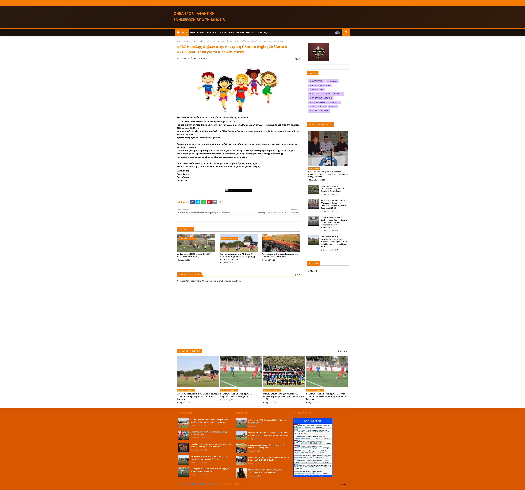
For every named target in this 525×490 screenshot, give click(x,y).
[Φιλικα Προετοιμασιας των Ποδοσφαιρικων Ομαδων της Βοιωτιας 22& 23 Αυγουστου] (183, 423)
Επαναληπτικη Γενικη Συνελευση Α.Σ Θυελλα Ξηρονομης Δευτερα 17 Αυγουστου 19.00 (283, 396)
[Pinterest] (209, 202)
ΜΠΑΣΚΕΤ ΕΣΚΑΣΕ (244, 32)
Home (343, 484)
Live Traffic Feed (312, 421)
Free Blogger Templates (232, 483)
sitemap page (261, 32)
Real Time (312, 476)
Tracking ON (320, 476)
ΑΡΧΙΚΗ (183, 32)
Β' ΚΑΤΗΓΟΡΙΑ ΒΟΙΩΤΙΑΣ (321, 94)
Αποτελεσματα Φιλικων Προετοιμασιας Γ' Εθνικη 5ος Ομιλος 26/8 (280, 255)
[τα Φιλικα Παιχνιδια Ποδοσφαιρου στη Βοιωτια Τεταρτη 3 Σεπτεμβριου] (313, 189)
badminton (212, 32)
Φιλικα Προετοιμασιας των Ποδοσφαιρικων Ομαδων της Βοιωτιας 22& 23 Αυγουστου (209, 420)
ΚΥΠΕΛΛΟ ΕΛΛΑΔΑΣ (319, 102)
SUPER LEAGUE (227, 32)
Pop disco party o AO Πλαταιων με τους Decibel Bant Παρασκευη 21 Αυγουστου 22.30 (210, 445)
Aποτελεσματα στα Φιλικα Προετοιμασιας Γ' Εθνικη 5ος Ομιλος (209, 433)
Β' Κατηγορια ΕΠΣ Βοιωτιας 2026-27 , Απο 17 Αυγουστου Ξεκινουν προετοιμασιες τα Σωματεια (326, 396)
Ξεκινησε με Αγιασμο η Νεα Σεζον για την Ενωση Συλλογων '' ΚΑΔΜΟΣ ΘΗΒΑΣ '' (268, 458)
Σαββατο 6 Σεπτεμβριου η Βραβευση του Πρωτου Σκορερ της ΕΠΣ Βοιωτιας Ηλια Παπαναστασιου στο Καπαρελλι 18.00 (334, 222)
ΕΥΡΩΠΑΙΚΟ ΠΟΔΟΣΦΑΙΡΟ (322, 98)
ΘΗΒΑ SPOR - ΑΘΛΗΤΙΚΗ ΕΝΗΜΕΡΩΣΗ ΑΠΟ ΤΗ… (312, 467)
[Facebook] (192, 202)
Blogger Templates (197, 483)
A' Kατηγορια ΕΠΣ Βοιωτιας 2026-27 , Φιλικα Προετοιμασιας (194, 255)
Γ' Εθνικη (339, 94)
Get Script (304, 476)
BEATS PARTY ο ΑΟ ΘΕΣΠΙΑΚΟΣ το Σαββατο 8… (310, 442)
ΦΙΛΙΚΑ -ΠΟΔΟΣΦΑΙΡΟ (320, 111)
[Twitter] (198, 202)
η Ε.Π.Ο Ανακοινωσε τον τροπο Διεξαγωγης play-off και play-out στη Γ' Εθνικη (208, 457)
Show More (342, 351)
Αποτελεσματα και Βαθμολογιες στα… (307, 448)
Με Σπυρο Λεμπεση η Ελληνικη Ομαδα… (311, 451)
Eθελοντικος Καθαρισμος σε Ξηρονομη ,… (312, 426)
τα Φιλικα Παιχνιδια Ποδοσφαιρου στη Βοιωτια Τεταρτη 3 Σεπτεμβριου (332, 188)
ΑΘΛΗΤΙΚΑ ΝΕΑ (197, 32)
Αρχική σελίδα (183, 41)
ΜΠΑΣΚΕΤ (335, 102)
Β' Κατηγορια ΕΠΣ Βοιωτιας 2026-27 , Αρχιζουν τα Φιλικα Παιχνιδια (237, 395)
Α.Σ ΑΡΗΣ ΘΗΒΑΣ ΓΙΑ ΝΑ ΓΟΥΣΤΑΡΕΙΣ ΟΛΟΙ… (311, 461)
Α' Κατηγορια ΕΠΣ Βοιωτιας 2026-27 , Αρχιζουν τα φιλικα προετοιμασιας (210, 469)
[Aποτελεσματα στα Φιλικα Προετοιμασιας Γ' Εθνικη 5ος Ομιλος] (183, 435)
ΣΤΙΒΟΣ (334, 106)
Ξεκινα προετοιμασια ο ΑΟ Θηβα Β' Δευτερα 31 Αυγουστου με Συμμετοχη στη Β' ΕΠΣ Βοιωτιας (237, 257)
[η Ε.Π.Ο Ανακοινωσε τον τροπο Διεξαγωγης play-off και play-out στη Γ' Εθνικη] (183, 460)
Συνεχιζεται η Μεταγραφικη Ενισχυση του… (312, 456)
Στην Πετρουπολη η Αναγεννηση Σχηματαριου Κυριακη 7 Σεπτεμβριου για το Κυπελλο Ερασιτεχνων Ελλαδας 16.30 (334, 241)
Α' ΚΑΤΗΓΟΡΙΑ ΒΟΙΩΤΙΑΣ (321, 85)
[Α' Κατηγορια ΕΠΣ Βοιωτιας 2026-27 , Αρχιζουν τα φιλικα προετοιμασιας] (183, 472)
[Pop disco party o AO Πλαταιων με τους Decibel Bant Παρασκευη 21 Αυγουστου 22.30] (183, 447)
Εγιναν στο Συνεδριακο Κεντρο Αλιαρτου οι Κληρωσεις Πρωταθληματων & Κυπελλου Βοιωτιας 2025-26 (334, 204)
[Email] (214, 202)
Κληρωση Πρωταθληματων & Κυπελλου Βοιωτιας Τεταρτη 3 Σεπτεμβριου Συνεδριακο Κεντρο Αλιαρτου (328, 174)
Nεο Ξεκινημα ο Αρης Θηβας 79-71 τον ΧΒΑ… (309, 437)
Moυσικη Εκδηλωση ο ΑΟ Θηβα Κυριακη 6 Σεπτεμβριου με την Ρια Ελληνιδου (266, 471)
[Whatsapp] (203, 202)
